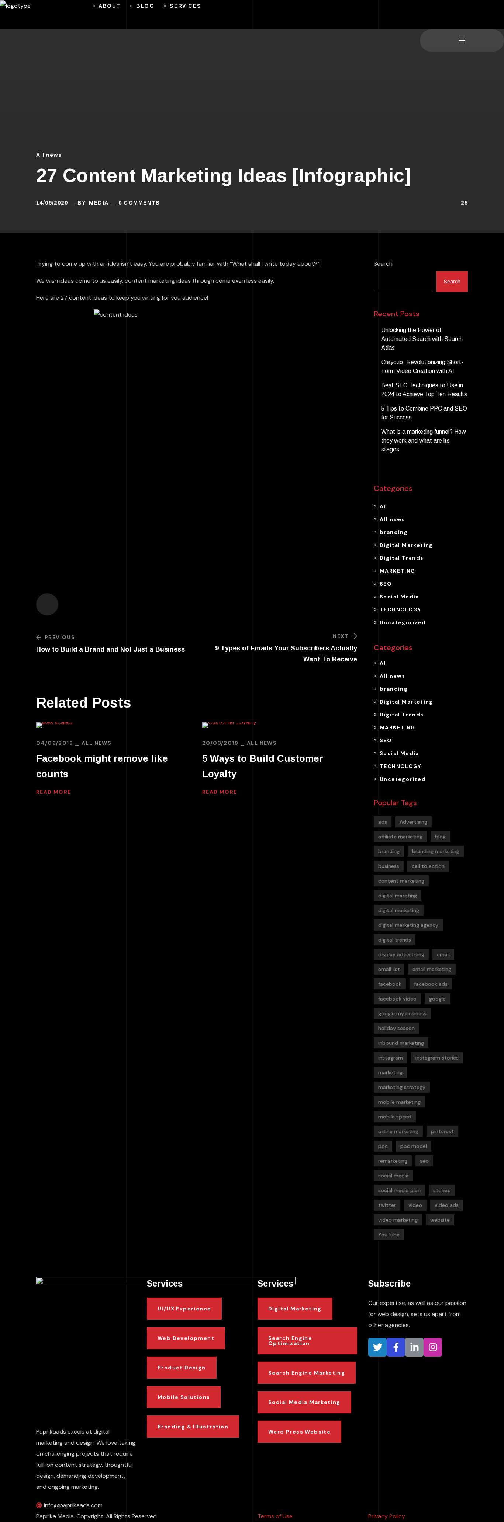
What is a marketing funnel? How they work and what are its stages (423, 441)
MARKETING (397, 571)
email (443, 954)
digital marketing (398, 910)
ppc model (413, 1146)
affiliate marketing (400, 836)
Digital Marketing (406, 545)
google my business (402, 1013)
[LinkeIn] (414, 1347)
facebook (389, 984)
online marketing (398, 1131)
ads (382, 821)
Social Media (399, 596)
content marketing (401, 880)
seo (424, 1161)
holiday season (396, 1028)
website (440, 1219)
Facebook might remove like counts (102, 766)
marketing (390, 1072)
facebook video (397, 998)
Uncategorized (403, 622)
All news (49, 154)
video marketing (398, 1219)
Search (383, 264)
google (437, 998)
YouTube (389, 1234)
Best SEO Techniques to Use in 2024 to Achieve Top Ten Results (424, 389)
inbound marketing (401, 1043)
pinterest (442, 1131)
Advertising (413, 821)
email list (389, 969)
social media (393, 1175)
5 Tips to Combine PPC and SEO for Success (424, 412)
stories (441, 1190)
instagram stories (437, 1057)
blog (440, 836)
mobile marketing (399, 1102)
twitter (387, 1205)
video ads (447, 1205)
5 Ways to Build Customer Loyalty (262, 766)
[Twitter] (377, 1347)
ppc (383, 1146)
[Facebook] (396, 1347)
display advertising (401, 954)
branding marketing (435, 851)
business (388, 866)
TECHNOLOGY (400, 609)
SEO (386, 583)
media (99, 203)
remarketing (392, 1161)
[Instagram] (433, 1347)
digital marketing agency (408, 925)
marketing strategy (401, 1087)
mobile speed (394, 1116)
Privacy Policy (386, 1516)
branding (394, 532)
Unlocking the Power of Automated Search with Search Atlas (422, 339)
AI (383, 506)
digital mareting (397, 895)
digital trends (394, 939)
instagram (390, 1057)
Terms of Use (275, 1516)
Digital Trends (402, 558)
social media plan (399, 1190)
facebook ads (431, 984)
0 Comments (139, 203)
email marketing (431, 969)
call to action (428, 866)
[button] (423, 14)
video (415, 1205)
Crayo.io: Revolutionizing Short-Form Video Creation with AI (422, 366)
